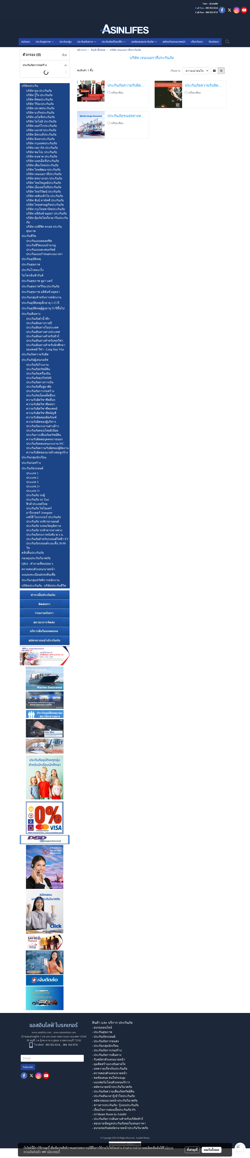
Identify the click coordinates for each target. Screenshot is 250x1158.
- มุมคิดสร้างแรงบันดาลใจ (108, 1064)
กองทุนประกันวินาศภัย (36, 558)
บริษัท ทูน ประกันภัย (39, 90)
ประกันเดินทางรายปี (39, 323)
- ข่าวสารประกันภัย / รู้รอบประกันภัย (115, 1105)
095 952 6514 (212, 8)
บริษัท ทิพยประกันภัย (39, 99)
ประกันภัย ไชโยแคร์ (39, 508)
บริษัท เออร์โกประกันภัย (41, 125)
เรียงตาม (176, 70)
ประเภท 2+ (33, 486)
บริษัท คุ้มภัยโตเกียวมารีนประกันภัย (47, 220)
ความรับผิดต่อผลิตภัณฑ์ (41, 417)
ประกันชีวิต (29, 235)
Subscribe (28, 1067)
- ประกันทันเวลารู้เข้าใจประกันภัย (113, 1096)
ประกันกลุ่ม (65, 42)
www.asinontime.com (64, 1032)
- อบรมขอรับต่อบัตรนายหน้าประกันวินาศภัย (120, 1128)
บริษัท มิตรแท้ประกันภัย (41, 134)
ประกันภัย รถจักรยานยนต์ (42, 521)
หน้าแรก (25, 42)
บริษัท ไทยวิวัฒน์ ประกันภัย (43, 191)
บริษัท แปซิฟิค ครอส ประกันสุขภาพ (44, 229)
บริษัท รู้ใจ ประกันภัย (39, 95)
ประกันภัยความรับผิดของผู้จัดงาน (47, 448)
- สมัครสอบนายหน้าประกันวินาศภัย (114, 1100)
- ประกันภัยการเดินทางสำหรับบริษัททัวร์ (117, 1118)
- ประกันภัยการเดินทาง (106, 1054)
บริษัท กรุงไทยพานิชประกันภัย (45, 209)
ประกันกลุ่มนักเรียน (34, 457)
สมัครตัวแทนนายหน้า (174, 42)
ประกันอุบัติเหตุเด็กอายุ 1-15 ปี (40, 302)
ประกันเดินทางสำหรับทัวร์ (42, 336)
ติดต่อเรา (214, 42)
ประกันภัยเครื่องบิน (38, 373)
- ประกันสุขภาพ (102, 1032)
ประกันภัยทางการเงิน (39, 382)
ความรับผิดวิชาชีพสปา (40, 404)
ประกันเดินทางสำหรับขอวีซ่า (44, 340)
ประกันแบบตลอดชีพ (39, 240)
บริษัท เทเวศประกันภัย (40, 108)
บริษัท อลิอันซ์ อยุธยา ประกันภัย (46, 213)
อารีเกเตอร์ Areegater (39, 512)
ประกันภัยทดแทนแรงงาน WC (45, 443)
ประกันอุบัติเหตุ (31, 258)
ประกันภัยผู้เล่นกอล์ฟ (35, 359)
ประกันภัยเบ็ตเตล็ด (112, 42)
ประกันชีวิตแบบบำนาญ (41, 245)
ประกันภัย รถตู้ (35, 495)
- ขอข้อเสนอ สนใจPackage (108, 1077)
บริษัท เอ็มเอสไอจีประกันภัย (43, 187)
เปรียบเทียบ (117, 92)
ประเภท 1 (32, 473)
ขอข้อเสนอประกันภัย (143, 42)
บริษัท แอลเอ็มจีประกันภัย (42, 160)
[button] (227, 41)
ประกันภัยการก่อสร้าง (40, 391)
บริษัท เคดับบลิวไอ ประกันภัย (44, 195)
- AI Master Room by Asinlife (109, 1114)
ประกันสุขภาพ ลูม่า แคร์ (37, 280)
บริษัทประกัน (30, 85)
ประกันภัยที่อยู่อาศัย (38, 386)
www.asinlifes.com (41, 1032)
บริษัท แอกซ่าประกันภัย (41, 130)
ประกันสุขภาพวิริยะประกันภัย (40, 286)
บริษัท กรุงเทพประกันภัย (41, 143)
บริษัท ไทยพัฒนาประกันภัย (43, 169)
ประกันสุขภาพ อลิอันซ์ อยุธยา (41, 291)
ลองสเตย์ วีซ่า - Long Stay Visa (45, 349)
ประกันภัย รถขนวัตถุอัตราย (43, 525)
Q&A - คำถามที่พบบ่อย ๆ (37, 563)
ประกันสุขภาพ (44, 42)
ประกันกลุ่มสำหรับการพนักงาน (41, 297)
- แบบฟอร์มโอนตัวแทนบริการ (111, 1082)
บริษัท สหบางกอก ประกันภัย (44, 178)
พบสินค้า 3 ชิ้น (85, 70)
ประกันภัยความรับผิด (35, 354)
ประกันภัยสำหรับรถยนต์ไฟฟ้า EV (47, 539)
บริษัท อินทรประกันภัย (40, 138)
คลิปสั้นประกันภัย (33, 552)
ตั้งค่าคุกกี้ (192, 1149)
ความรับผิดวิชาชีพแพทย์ (41, 408)
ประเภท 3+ (33, 490)
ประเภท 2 (32, 477)
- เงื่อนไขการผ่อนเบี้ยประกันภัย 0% (114, 1109)
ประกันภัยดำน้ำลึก (38, 318)
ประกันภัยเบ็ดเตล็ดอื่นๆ (40, 395)
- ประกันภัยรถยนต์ (103, 1036)
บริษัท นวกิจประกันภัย (40, 112)
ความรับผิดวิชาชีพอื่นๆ (40, 399)
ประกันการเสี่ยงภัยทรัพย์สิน (43, 434)
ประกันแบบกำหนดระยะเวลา (44, 254)
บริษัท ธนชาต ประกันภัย (41, 156)
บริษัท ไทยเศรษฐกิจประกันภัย (45, 204)
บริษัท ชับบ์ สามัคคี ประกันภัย (45, 200)
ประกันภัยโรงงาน (37, 364)
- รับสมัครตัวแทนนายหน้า (108, 1059)
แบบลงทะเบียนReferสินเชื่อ (38, 574)
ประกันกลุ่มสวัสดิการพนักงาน (40, 580)
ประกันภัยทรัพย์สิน (38, 369)
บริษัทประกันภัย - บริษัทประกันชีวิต (44, 585)
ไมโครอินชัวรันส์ (32, 275)
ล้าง (64, 54)
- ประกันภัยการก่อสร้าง (107, 1050)
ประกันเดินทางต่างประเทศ (43, 331)
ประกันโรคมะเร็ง (33, 269)
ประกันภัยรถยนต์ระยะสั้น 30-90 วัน (46, 545)
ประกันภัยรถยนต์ (32, 468)
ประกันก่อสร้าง (31, 462)
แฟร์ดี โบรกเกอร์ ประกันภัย (43, 517)
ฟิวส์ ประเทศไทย (36, 503)
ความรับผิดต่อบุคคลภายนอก (44, 439)
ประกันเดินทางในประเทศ (42, 327)
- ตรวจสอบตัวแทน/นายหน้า (109, 1073)
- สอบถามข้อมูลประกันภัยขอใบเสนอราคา (119, 1123)
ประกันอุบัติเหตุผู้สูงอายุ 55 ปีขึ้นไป (43, 308)
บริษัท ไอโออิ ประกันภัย (41, 121)
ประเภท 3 (32, 482)
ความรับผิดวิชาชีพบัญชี (41, 412)
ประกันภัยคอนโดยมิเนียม (42, 430)
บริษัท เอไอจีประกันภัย (40, 117)
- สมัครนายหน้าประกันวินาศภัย (112, 1086)
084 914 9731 (70, 1044)
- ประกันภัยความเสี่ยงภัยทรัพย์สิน (113, 1091)
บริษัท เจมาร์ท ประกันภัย (42, 147)
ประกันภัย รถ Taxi (37, 499)
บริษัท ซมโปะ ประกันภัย (41, 152)
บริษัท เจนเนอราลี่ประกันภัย (43, 174)
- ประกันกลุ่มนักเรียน (105, 1045)
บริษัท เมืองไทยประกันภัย (42, 165)
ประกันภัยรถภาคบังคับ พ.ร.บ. (45, 534)
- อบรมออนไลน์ (102, 1027)
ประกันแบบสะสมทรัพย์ (40, 249)
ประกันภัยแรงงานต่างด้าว (42, 426)
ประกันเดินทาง (85, 42)
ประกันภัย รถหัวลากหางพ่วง (44, 530)
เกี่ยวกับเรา (197, 42)
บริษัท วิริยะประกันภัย (40, 103)
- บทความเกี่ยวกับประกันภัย (109, 1068)
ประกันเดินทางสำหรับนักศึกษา (45, 345)
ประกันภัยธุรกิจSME (39, 377)
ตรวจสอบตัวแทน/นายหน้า (38, 569)
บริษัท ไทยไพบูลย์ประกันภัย (43, 182)
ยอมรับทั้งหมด (211, 1149)
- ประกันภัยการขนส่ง (105, 1041)
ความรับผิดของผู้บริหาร (41, 421)
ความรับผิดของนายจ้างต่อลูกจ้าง (47, 452)
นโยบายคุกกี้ (53, 1151)
